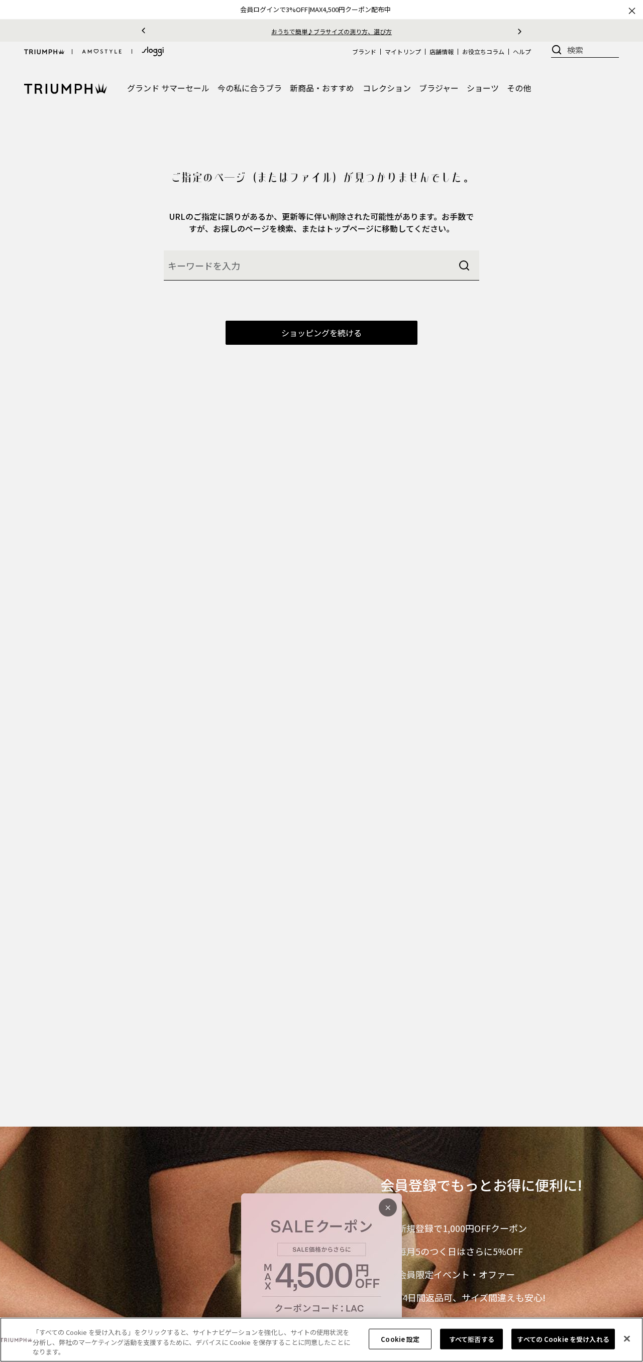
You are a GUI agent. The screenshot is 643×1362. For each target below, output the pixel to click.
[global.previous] (143, 31)
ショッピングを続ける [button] (321, 333)
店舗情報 (442, 51)
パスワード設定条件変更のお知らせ (333, 31)
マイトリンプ (403, 51)
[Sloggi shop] (153, 51)
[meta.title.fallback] (65, 87)
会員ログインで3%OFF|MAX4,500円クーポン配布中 (315, 9)
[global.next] (519, 31)
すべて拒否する (471, 1338)
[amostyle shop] (102, 51)
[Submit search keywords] (464, 265)
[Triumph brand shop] (44, 51)
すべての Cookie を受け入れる (563, 1338)
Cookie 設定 (400, 1338)
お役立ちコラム (483, 51)
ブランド (364, 51)
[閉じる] (627, 1338)
